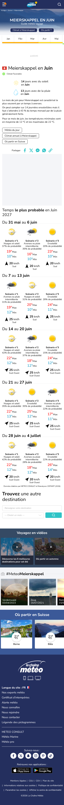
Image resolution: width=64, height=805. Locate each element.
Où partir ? (46, 30)
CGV (38, 780)
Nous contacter (11, 717)
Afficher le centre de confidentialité (45, 790)
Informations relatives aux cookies (20, 785)
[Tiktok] (51, 756)
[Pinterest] (43, 756)
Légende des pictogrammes (19, 722)
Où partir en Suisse (15, 141)
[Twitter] (21, 756)
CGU (31, 780)
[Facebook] (13, 756)
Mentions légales (18, 780)
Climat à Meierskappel (24, 30)
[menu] (4, 4)
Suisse (10, 10)
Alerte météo (10, 702)
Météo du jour (12, 130)
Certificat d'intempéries (15, 697)
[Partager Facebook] (25, 150)
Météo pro (8, 742)
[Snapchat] (28, 756)
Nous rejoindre (10, 712)
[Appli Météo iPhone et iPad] (21, 770)
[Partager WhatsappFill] (44, 150)
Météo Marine (10, 736)
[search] (59, 4)
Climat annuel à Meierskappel (21, 135)
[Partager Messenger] (38, 150)
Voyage (3, 10)
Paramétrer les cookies (16, 790)
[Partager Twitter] (31, 150)
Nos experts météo (13, 692)
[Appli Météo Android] (42, 770)
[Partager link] (50, 150)
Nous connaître (11, 707)
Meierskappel (18, 10)
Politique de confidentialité (50, 785)
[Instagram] (36, 756)
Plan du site (48, 780)
